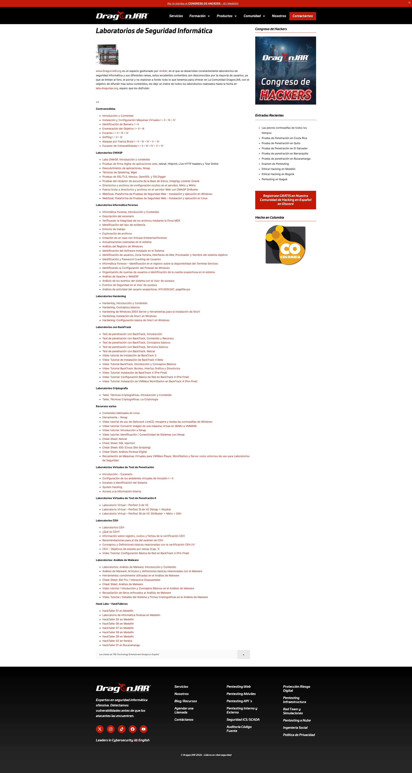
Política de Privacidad (299, 735)
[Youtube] (143, 729)
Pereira (128, 640)
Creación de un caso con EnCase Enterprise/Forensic (134, 237)
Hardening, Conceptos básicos (121, 307)
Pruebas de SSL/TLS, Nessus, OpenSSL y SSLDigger (134, 176)
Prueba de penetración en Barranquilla (285, 153)
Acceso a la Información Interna (121, 491)
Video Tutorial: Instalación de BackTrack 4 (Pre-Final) (134, 372)
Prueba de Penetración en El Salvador (285, 148)
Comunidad (252, 16)
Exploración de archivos (117, 233)
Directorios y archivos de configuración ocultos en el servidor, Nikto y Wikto (149, 185)
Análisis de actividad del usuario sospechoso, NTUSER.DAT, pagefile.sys (146, 289)
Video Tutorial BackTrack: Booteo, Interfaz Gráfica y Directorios (141, 368)
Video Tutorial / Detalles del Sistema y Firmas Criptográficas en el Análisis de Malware (155, 597)
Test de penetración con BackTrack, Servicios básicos (135, 346)
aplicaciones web (146, 163)
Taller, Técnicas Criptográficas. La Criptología (130, 399)
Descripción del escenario (118, 216)
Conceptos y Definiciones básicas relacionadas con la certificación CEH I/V (148, 544)
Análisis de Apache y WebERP (120, 276)
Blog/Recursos (185, 701)
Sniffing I (107, 137)
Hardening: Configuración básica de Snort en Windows (135, 320)
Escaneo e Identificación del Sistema (124, 482)
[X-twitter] (100, 729)
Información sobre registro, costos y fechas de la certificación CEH (143, 535)
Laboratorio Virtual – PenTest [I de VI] (125, 505)
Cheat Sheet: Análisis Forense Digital (124, 451)
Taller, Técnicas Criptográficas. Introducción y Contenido (137, 395)
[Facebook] (132, 729)
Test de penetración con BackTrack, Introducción (132, 334)
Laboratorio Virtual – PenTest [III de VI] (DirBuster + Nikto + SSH (141, 513)
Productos (224, 16)
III (169, 120)
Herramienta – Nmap (114, 417)
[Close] (409, 2)
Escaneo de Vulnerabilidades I (120, 145)
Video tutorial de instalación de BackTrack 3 (129, 355)
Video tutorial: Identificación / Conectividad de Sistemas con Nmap (143, 434)
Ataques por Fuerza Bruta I (118, 141)
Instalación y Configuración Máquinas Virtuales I (131, 120)
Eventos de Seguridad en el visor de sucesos (129, 285)
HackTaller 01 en (112, 610)
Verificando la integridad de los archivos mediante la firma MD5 (141, 220)
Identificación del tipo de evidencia (123, 224)
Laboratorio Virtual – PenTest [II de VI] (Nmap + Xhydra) (136, 509)
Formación (197, 16)
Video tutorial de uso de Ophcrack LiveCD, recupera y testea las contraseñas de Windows (157, 421)
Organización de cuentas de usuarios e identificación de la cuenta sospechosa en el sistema (158, 272)
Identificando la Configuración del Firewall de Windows (136, 267)
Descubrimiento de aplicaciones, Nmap (126, 168)
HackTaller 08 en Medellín (118, 632)
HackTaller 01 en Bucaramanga (121, 645)
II (164, 120)
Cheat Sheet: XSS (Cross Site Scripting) (126, 447)
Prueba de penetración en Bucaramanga (286, 158)
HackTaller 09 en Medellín (118, 636)
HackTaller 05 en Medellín (118, 619)
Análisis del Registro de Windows (122, 246)
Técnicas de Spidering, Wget (119, 172)
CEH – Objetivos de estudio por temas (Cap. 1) (130, 549)
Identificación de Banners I (118, 124)
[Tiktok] (122, 729)
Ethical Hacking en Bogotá (278, 174)
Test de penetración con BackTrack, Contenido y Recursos (138, 338)
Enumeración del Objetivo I (118, 128)
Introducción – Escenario (117, 474)
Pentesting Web (239, 686)
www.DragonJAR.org (108, 71)
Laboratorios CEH (113, 527)
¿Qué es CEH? (111, 531)
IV (174, 120)
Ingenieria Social (295, 727)
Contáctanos (183, 719)
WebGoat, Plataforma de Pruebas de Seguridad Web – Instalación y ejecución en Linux (155, 198)
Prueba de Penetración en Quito (281, 143)
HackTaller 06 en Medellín (118, 623)
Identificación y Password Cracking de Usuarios (131, 259)
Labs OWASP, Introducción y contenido (126, 159)
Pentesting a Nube (297, 720)
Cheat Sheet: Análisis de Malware (122, 584)
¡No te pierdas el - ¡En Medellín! (202, 3)
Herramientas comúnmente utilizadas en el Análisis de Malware (140, 575)
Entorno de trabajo (113, 229)
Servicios (176, 16)
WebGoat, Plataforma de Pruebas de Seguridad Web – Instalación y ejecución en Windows (157, 193)
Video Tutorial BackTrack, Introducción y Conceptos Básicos (139, 364)
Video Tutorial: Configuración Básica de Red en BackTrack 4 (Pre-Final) (145, 377)
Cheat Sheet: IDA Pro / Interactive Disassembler (131, 579)
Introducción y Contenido (117, 115)
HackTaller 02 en (113, 640)
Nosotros (279, 16)
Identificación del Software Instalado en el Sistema (133, 250)
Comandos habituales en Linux (121, 413)
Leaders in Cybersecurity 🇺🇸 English (123, 740)
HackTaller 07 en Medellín (118, 628)
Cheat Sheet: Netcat (114, 438)
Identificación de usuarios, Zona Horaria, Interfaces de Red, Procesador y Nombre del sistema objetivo (165, 254)
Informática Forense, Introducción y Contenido (130, 211)
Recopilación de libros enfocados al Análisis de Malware (136, 592)
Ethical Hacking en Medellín (278, 169)
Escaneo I (108, 132)
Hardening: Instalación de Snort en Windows (129, 316)
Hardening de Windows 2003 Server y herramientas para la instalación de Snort (151, 311)
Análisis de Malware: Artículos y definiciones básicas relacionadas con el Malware (152, 571)
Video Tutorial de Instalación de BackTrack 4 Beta (132, 359)
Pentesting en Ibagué (274, 179)
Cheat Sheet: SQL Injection (118, 443)
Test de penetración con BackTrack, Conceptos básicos (136, 342)
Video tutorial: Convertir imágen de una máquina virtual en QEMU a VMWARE (149, 426)
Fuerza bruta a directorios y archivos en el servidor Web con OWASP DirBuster (150, 189)
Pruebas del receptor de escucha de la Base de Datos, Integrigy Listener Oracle (150, 181)
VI (158, 141)
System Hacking (112, 487)
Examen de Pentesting (275, 163)
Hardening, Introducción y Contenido (124, 303)
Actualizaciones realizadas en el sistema (126, 242)
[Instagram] (111, 729)
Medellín (128, 610)
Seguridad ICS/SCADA (243, 719)
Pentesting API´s (239, 701)
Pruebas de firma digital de (119, 163)
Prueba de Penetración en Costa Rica (284, 138)
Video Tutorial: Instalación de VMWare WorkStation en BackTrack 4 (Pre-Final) (149, 381)
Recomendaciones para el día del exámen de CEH (132, 540)
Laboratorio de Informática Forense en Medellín (131, 615)
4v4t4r (163, 71)
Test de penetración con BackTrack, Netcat (128, 351)
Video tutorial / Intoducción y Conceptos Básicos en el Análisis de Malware (148, 588)
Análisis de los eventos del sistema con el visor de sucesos (138, 280)
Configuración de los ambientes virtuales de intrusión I (135, 478)
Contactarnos (303, 16)
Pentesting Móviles (241, 694)
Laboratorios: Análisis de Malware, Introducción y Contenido (139, 567)
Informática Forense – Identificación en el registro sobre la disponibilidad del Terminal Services (160, 263)
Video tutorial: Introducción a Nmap (124, 430)
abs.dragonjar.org (107, 88)
